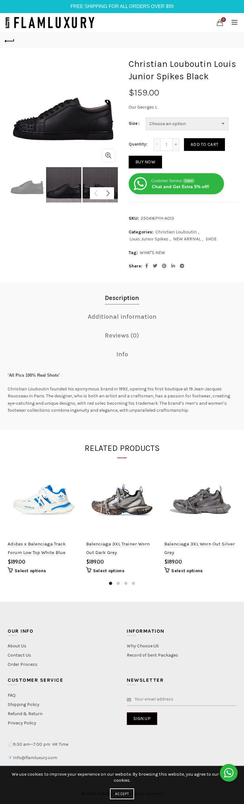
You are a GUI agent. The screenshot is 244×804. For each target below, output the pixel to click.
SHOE (211, 239)
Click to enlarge (108, 155)
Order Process (22, 664)
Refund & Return (25, 713)
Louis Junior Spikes (148, 239)
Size (133, 123)
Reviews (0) (122, 335)
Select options (30, 570)
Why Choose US (143, 646)
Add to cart (204, 144)
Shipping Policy (23, 704)
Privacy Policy (22, 723)
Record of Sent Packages (152, 655)
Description (122, 298)
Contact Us (19, 655)
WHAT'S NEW (152, 252)
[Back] (9, 40)
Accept (122, 794)
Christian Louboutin (176, 232)
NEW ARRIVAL (187, 239)
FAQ (12, 695)
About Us (17, 646)
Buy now (145, 162)
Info (122, 354)
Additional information (122, 316)
